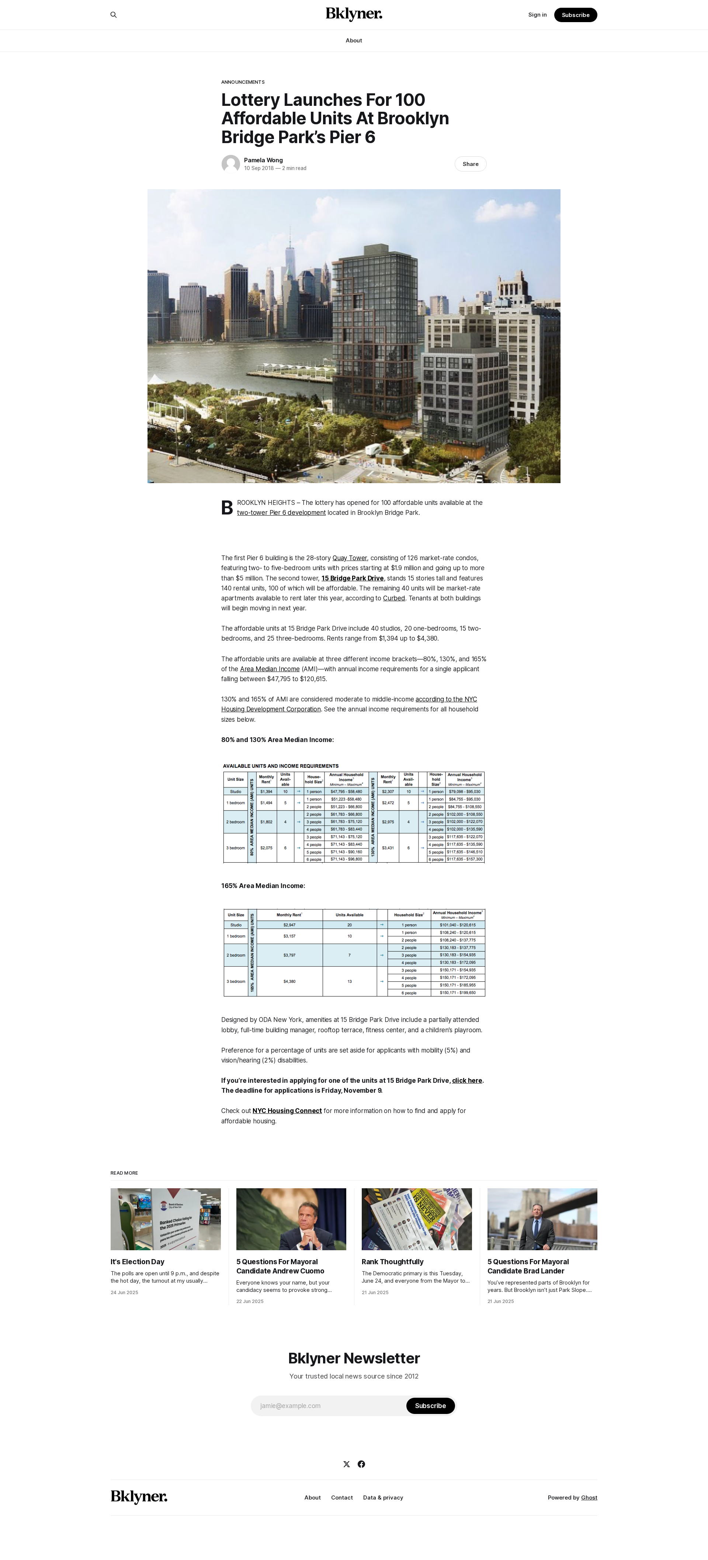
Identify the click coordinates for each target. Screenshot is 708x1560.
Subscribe (576, 14)
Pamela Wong (263, 160)
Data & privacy (383, 1497)
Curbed (394, 598)
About (354, 40)
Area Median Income (270, 669)
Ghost (589, 1497)
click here (467, 1080)
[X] (346, 1464)
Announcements (243, 82)
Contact (342, 1497)
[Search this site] (113, 15)
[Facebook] (361, 1464)
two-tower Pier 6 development (281, 512)
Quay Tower (350, 558)
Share (471, 163)
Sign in (537, 14)
